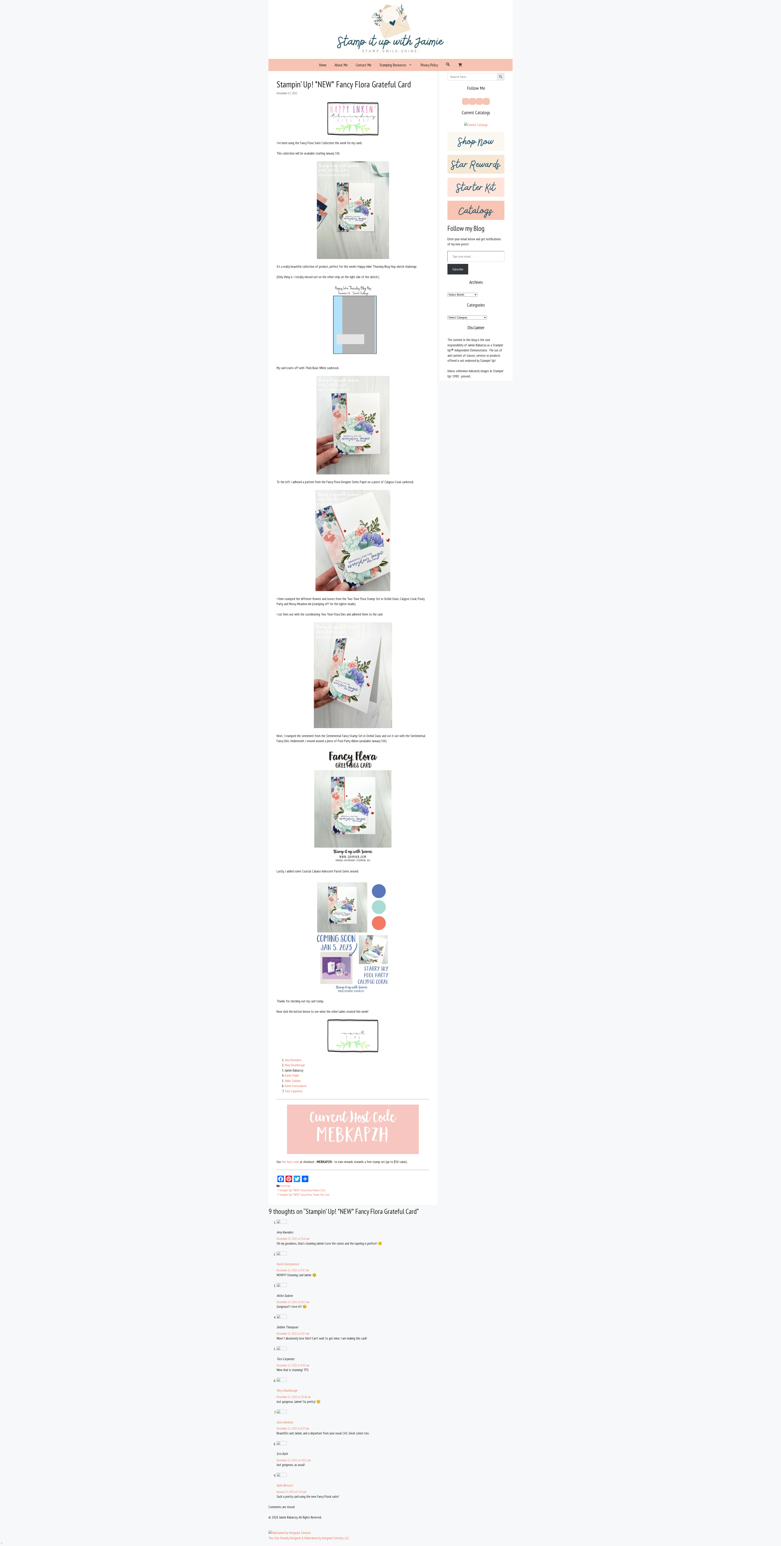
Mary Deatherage (295, 1065)
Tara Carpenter (294, 1091)
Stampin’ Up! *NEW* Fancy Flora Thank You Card (304, 1195)
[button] (448, 65)
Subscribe (457, 269)
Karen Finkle (292, 1075)
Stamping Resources (393, 65)
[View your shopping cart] (460, 65)
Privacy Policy (429, 65)
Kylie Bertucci (285, 1485)
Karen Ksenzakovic (296, 1086)
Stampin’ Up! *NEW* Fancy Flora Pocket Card (302, 1190)
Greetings (284, 1186)
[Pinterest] (472, 101)
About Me (341, 65)
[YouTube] (486, 101)
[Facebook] (465, 101)
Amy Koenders (293, 1060)
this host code (290, 1162)
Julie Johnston (285, 1422)
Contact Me (363, 65)
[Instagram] (479, 101)
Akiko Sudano (293, 1081)
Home (322, 65)
